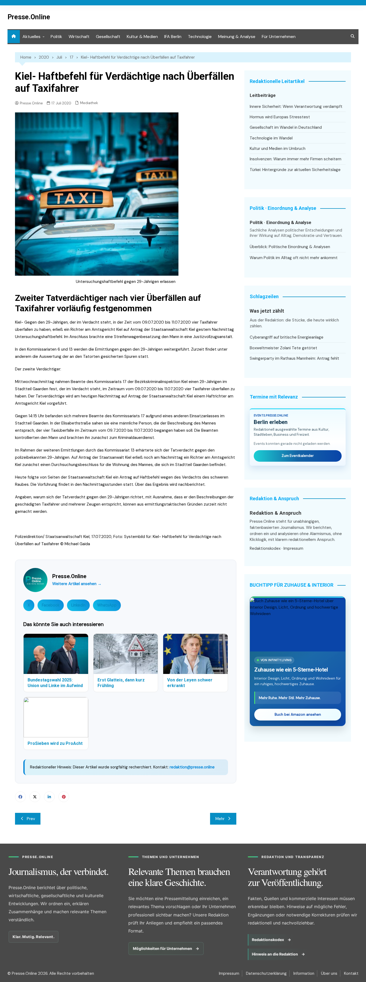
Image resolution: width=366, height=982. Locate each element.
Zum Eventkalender (298, 455)
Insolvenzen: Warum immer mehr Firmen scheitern (295, 159)
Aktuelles (31, 36)
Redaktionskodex (265, 548)
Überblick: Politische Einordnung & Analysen (290, 246)
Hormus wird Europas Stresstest (280, 117)
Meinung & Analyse (236, 36)
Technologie (200, 36)
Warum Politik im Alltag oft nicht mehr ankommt (294, 257)
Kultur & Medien (142, 36)
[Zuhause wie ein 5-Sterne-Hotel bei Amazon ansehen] (297, 624)
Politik (56, 36)
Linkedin (49, 796)
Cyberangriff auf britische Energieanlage (286, 337)
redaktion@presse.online (192, 767)
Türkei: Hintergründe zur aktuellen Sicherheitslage (295, 169)
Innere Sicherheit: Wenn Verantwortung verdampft (296, 106)
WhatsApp (107, 605)
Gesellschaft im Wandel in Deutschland (286, 127)
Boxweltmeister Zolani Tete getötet (283, 348)
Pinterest (63, 796)
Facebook (50, 605)
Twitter (34, 796)
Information (303, 973)
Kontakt (351, 973)
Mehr (220, 818)
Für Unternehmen (279, 36)
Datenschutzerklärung (266, 973)
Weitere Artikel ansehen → (77, 583)
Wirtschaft (79, 36)
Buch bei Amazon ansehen (298, 714)
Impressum (293, 548)
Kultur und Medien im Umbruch (277, 148)
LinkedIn (78, 605)
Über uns (329, 973)
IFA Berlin (172, 36)
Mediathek (89, 103)
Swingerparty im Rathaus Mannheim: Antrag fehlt (294, 358)
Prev (31, 818)
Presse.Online (29, 17)
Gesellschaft (108, 36)
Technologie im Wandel (271, 138)
